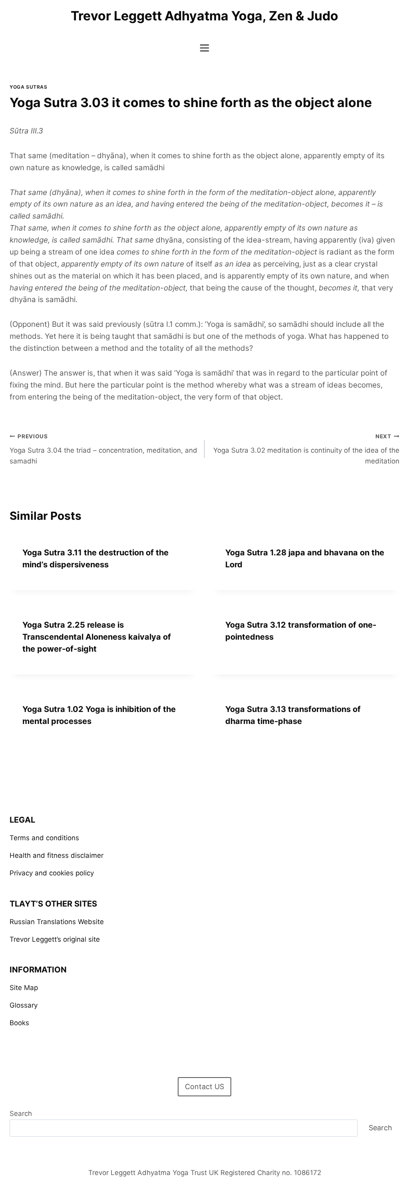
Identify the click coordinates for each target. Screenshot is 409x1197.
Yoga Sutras (29, 87)
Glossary (24, 1005)
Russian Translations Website (57, 922)
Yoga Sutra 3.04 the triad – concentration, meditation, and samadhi (103, 449)
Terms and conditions (44, 838)
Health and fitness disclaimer (56, 855)
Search (21, 1113)
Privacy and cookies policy (52, 873)
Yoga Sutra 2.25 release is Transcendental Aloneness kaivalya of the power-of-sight (96, 637)
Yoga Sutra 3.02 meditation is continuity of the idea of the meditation (306, 449)
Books (19, 1023)
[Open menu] (204, 47)
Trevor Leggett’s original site (55, 939)
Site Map (24, 988)
